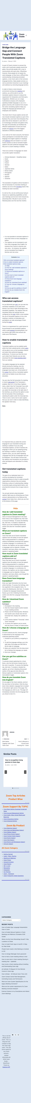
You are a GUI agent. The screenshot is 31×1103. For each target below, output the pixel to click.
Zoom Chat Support (9, 840)
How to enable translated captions (13, 262)
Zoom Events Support (10, 838)
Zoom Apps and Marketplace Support (14, 830)
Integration (7, 870)
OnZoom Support (8, 844)
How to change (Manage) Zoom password (14, 954)
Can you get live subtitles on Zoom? (16, 288)
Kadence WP (6, 1067)
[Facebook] (12, 1035)
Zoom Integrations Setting (11, 819)
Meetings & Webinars (10, 858)
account (12, 330)
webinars (7, 140)
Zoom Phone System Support (12, 834)
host (14, 314)
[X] (15, 1035)
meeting (19, 91)
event (10, 322)
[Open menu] (26, 35)
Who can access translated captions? (13, 260)
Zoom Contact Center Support (12, 836)
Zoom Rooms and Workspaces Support (14, 842)
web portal (11, 382)
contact (4, 499)
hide (18, 257)
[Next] (25, 772)
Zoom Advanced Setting (10, 821)
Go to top (27, 802)
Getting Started (8, 854)
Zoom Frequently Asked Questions (14, 875)
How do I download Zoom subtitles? (16, 282)
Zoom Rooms (7, 864)
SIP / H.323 (7, 866)
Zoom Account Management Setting (14, 813)
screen (6, 372)
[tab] (12, 788)
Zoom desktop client (20, 358)
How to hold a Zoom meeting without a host (14, 956)
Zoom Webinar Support (10, 832)
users (26, 348)
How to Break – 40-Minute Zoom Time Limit (14, 974)
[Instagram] (18, 1035)
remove (11, 128)
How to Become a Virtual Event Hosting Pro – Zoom (23, 742)
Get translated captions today (12, 264)
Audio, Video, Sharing (10, 856)
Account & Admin (9, 862)
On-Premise (7, 872)
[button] (15, 513)
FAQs (7, 265)
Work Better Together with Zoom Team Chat (8, 742)
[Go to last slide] (6, 772)
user (16, 304)
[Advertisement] (15, 15)
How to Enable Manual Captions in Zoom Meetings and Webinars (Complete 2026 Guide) (13, 934)
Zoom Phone (7, 860)
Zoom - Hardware (9, 874)
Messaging (7, 868)
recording (19, 186)
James (5, 61)
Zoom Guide (5, 44)
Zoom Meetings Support (10, 828)
